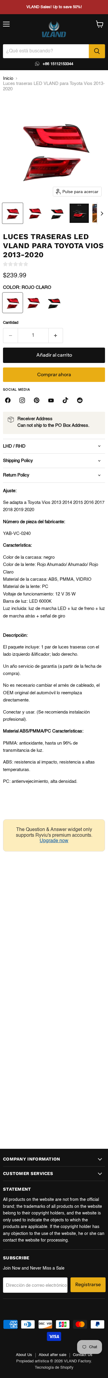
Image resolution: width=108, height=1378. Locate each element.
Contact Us (82, 1355)
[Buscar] (97, 51)
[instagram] (22, 400)
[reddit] (80, 400)
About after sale (52, 1355)
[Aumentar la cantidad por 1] (56, 335)
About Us (24, 1355)
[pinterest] (36, 400)
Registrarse (88, 1284)
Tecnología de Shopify (54, 1368)
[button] (12, 213)
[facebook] (8, 400)
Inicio (8, 78)
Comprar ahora (54, 374)
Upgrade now (54, 841)
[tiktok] (65, 400)
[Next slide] (101, 213)
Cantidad (10, 323)
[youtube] (51, 400)
